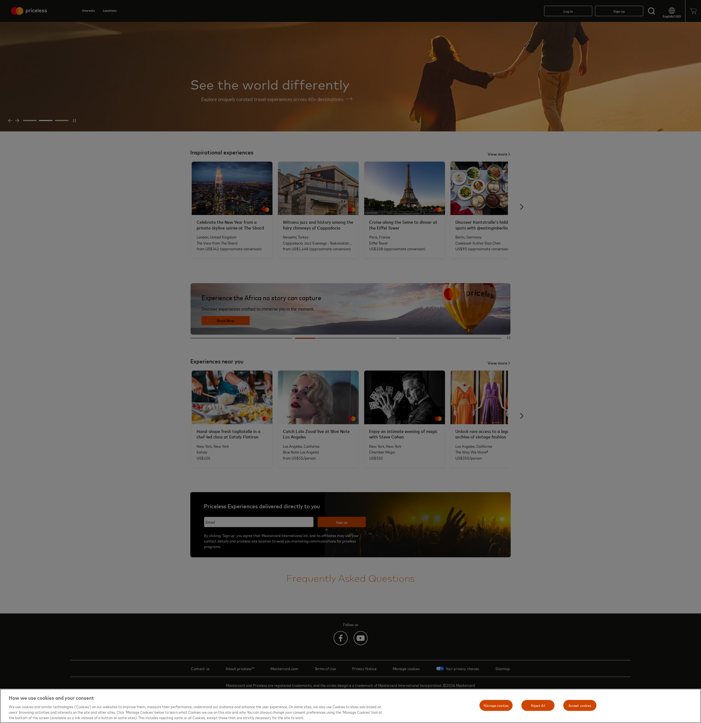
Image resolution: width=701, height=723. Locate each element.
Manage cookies (496, 705)
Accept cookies (579, 705)
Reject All (538, 705)
